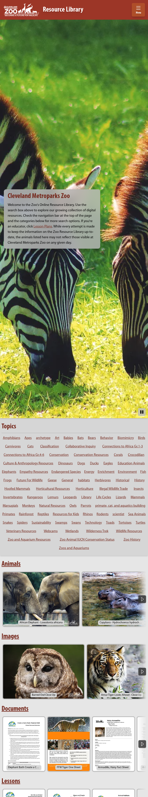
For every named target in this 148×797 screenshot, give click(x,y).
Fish (143, 472)
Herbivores (103, 480)
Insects (139, 489)
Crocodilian (136, 455)
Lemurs (53, 497)
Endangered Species (66, 472)
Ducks (94, 463)
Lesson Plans (43, 226)
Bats (80, 438)
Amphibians (11, 438)
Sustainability (41, 523)
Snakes (8, 523)
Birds (141, 438)
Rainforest (26, 514)
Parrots (86, 506)
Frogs (7, 480)
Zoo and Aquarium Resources (29, 540)
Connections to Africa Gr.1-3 (122, 446)
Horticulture (84, 489)
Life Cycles (103, 497)
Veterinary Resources (21, 531)
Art (57, 438)
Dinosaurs (65, 463)
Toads (110, 523)
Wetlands (72, 531)
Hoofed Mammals (17, 489)
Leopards (70, 497)
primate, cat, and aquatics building (120, 506)
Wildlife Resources (129, 531)
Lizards (121, 497)
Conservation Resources (91, 455)
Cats (30, 446)
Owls (73, 506)
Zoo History (132, 540)
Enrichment (106, 472)
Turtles (140, 523)
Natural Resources (52, 506)
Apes (28, 438)
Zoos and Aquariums (74, 548)
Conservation (59, 455)
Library (86, 497)
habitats (84, 480)
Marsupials (10, 506)
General (67, 480)
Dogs (81, 463)
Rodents (102, 514)
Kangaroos (35, 497)
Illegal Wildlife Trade (113, 489)
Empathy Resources (34, 472)
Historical (122, 480)
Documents (15, 709)
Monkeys (28, 506)
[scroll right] (142, 599)
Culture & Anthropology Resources (28, 463)
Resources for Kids (66, 514)
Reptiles (43, 514)
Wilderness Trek (97, 531)
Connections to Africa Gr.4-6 (24, 455)
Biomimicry (126, 438)
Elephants (9, 472)
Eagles (108, 463)
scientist (118, 514)
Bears (92, 438)
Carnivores (13, 446)
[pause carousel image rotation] (142, 412)
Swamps (61, 523)
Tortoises (125, 523)
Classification (49, 446)
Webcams (51, 531)
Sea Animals (137, 514)
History (139, 480)
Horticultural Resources (53, 489)
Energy (89, 472)
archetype (43, 438)
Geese (52, 480)
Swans (76, 523)
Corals (118, 455)
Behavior (106, 438)
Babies (68, 438)
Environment (127, 472)
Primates (8, 514)
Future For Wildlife (30, 480)
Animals (11, 564)
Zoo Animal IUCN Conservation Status (87, 540)
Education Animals (131, 463)
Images (10, 636)
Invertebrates (13, 497)
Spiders (22, 523)
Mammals (138, 497)
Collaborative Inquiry (81, 446)
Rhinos (88, 514)
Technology (93, 523)
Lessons (11, 781)
